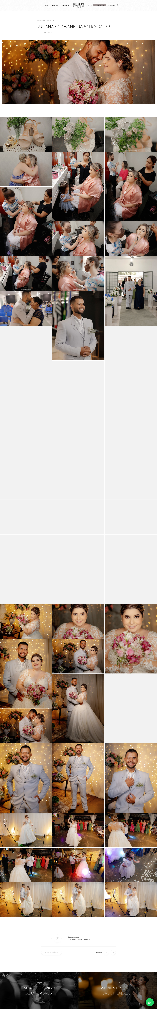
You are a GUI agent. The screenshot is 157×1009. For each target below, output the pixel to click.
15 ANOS (89, 5)
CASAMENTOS (55, 5)
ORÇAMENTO (111, 5)
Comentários (53, 952)
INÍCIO (46, 5)
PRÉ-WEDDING (66, 5)
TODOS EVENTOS (99, 5)
